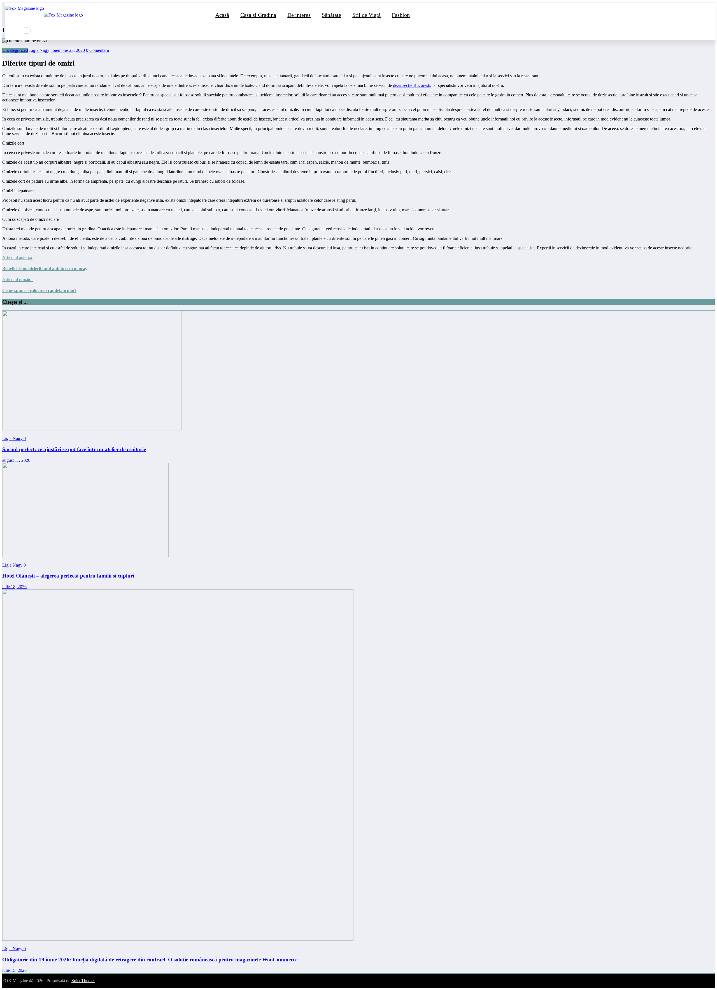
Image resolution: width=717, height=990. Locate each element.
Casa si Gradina (258, 15)
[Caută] (26, 30)
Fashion (401, 15)
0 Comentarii (97, 50)
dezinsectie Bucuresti (411, 85)
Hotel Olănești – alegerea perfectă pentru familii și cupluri (68, 576)
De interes (299, 15)
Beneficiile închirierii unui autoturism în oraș (44, 268)
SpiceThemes (83, 980)
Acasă (222, 15)
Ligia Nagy (39, 50)
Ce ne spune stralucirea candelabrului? (39, 290)
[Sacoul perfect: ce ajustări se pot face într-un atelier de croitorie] (91, 428)
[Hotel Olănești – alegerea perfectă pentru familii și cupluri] (85, 555)
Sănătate (331, 15)
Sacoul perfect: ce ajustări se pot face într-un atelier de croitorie (74, 449)
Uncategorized (15, 50)
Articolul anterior (17, 257)
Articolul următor (17, 279)
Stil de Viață (366, 15)
